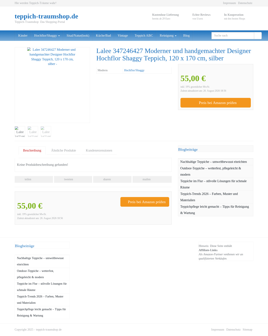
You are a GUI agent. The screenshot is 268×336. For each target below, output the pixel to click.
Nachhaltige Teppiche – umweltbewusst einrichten (213, 161)
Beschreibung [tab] (32, 150)
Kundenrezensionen (99, 150)
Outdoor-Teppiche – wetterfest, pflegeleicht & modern (210, 171)
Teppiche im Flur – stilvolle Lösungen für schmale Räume (213, 184)
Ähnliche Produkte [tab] (63, 150)
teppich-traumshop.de (49, 329)
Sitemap (247, 329)
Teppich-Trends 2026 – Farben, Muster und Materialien (209, 197)
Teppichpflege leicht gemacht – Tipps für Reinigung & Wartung (214, 210)
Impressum (229, 3)
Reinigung (167, 35)
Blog (186, 35)
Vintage (123, 35)
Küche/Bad (103, 35)
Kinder (22, 35)
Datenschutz (245, 3)
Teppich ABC (144, 35)
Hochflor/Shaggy (46, 35)
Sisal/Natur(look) (78, 35)
